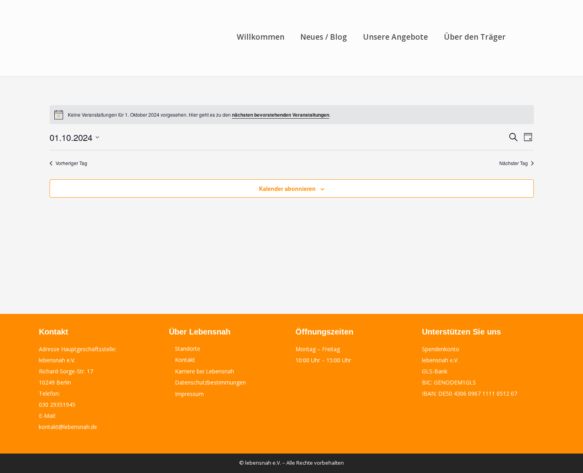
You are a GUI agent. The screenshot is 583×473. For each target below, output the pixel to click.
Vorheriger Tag (71, 163)
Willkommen (260, 37)
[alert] (292, 114)
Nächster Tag (513, 163)
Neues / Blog (323, 37)
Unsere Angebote (395, 37)
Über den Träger (475, 37)
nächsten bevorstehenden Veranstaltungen (280, 114)
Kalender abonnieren (287, 188)
